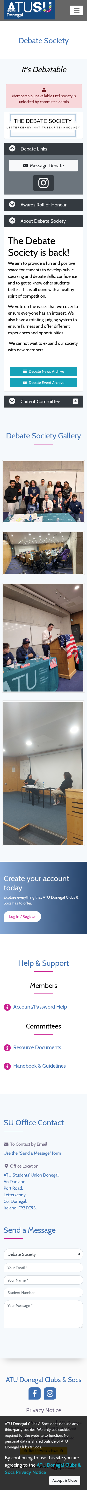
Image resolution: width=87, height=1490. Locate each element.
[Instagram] (51, 1394)
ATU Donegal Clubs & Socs (43, 1379)
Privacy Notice (43, 1410)
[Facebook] (36, 1394)
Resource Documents (37, 1047)
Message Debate (47, 166)
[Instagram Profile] (43, 183)
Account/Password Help (40, 1006)
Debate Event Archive (46, 382)
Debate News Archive (46, 371)
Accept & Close (64, 1480)
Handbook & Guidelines (39, 1066)
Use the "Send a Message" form (32, 1153)
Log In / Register (22, 916)
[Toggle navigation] (76, 10)
